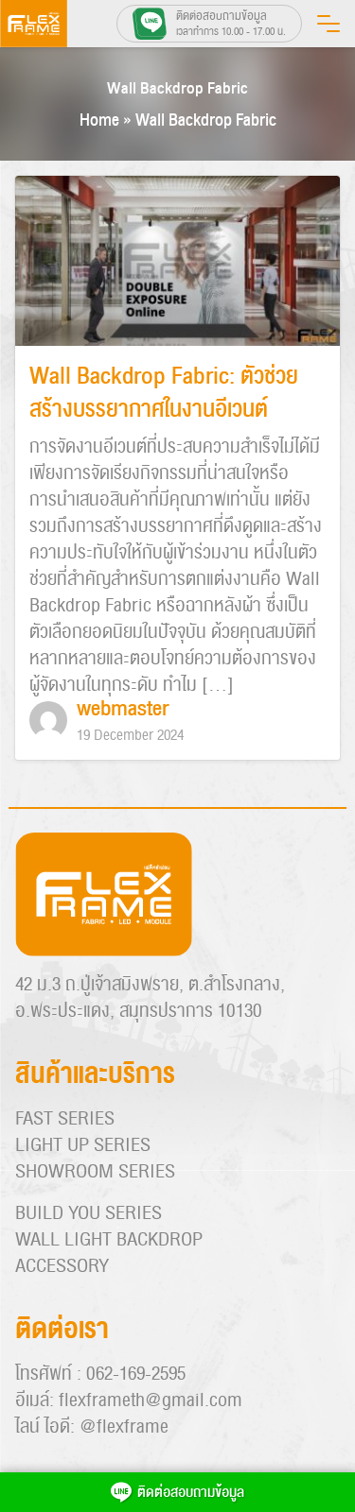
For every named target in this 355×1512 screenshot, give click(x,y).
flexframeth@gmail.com (150, 1400)
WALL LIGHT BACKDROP (109, 1240)
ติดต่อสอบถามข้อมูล (190, 1492)
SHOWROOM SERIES (95, 1172)
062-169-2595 (136, 1374)
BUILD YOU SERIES (88, 1213)
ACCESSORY (62, 1266)
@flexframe (124, 1427)
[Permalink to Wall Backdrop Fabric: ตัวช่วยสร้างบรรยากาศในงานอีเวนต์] (177, 262)
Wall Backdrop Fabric (177, 89)
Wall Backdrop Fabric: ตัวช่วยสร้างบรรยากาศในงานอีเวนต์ (163, 393)
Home (99, 120)
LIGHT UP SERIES (83, 1145)
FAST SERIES (65, 1119)
